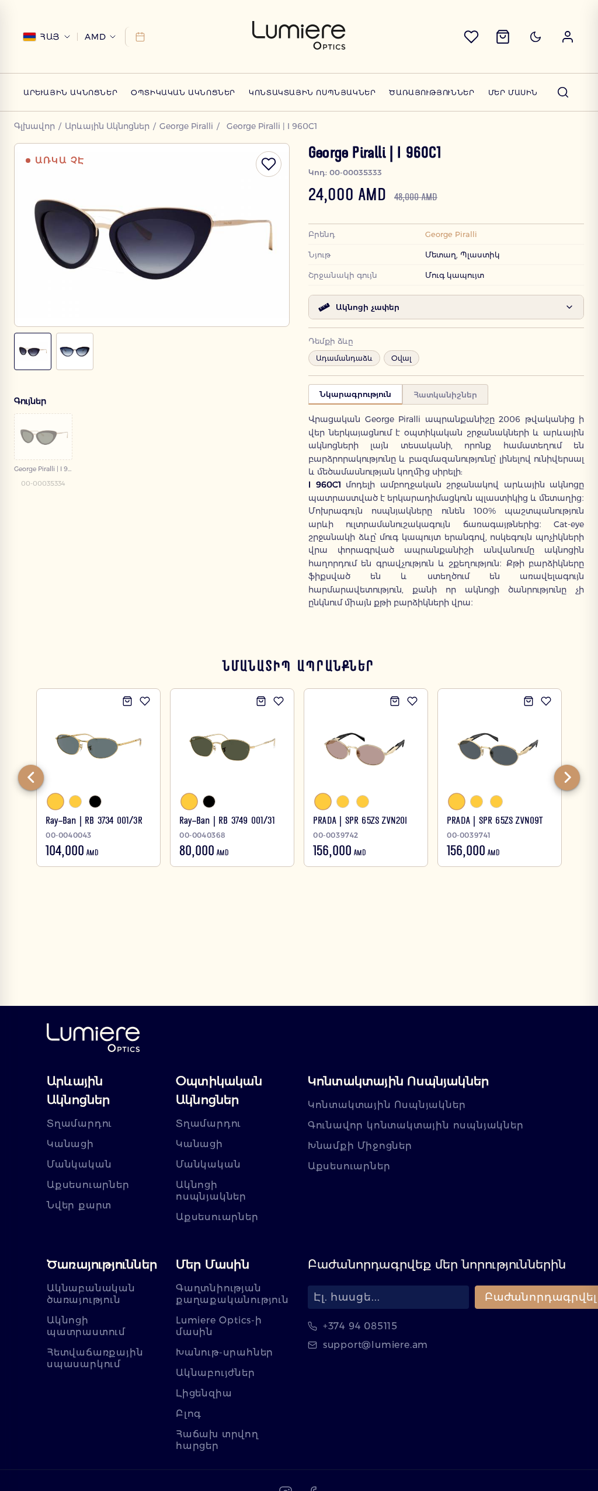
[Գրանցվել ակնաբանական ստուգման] (138, 37)
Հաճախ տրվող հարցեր (217, 1440)
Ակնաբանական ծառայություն (91, 1294)
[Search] (563, 92)
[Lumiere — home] (93, 1038)
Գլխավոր (34, 126)
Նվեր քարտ (79, 1205)
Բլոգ (188, 1413)
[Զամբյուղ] (502, 36)
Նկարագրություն (355, 394)
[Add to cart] (127, 701)
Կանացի (70, 1143)
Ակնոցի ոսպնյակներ (211, 1190)
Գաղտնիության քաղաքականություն (232, 1294)
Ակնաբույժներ (215, 1372)
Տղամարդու (79, 1123)
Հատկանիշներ (445, 394)
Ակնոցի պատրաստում (86, 1326)
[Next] (567, 777)
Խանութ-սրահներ (224, 1352)
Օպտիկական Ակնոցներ (183, 92)
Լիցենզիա (204, 1393)
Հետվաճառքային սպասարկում (95, 1358)
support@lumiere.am (375, 1344)
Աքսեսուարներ (88, 1184)
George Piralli (186, 126)
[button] (568, 37)
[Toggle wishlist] (268, 164)
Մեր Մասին (513, 92)
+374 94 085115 (360, 1326)
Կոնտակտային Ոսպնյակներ (312, 92)
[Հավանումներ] (471, 36)
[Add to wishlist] (144, 701)
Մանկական (79, 1164)
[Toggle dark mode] (535, 37)
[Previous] (31, 777)
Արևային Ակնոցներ (70, 92)
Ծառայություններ (431, 92)
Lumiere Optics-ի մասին (219, 1326)
